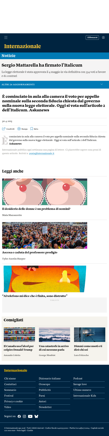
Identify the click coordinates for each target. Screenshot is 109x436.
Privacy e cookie (13, 401)
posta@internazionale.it (41, 153)
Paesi (42, 396)
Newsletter (45, 407)
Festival (8, 396)
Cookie (30, 430)
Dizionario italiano (50, 378)
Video (7, 407)
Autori (42, 401)
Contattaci (10, 384)
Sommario (10, 390)
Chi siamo (10, 378)
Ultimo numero (82, 390)
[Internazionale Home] (16, 370)
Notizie (9, 56)
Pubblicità (45, 390)
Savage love (80, 384)
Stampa (25, 129)
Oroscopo (44, 384)
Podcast (77, 378)
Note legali (21, 430)
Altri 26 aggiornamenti (18, 85)
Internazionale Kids (84, 396)
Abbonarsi (92, 37)
